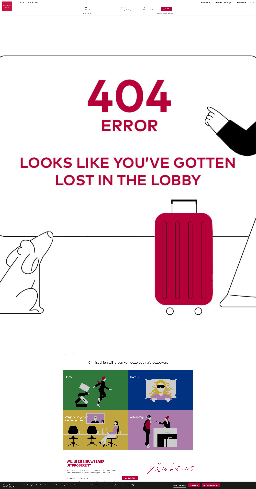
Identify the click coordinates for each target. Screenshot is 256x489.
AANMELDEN (130, 478)
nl (251, 2)
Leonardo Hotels (67, 354)
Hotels (22, 2)
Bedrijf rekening (242, 2)
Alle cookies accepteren (210, 485)
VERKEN (73, 406)
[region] (128, 485)
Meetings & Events (33, 2)
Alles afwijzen (194, 485)
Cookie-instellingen (179, 485)
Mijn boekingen (205, 2)
